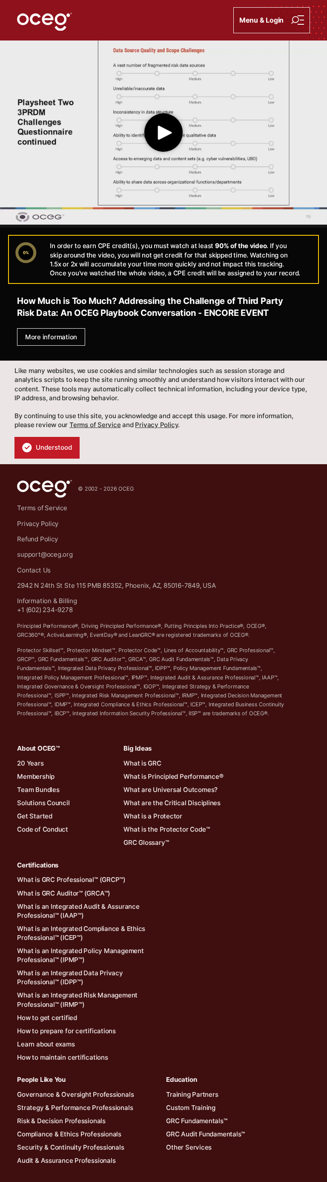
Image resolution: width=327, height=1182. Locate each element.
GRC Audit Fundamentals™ (205, 1134)
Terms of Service (94, 425)
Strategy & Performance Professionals (75, 1108)
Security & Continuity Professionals (70, 1147)
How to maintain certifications (62, 1057)
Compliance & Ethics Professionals (69, 1134)
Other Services (189, 1147)
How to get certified (47, 1018)
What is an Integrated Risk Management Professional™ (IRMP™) (77, 999)
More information (51, 337)
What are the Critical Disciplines (172, 803)
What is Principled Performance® (173, 776)
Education (181, 1079)
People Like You (41, 1079)
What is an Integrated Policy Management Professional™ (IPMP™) (80, 955)
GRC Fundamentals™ (196, 1121)
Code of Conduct (42, 829)
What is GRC (142, 763)
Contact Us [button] (34, 570)
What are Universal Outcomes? (170, 790)
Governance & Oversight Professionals (75, 1094)
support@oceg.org (44, 554)
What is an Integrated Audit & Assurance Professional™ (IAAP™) (78, 910)
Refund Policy (37, 539)
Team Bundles (38, 790)
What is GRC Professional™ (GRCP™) (71, 880)
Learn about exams (46, 1044)
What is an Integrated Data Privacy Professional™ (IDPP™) (70, 977)
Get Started (34, 816)
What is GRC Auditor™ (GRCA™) (63, 893)
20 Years (30, 763)
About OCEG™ (38, 748)
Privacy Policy (156, 425)
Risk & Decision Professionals (61, 1121)
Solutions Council (43, 803)
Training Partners (192, 1094)
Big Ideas (137, 748)
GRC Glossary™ (146, 842)
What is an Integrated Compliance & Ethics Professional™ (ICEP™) (81, 933)
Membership (35, 776)
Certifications (37, 865)
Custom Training (190, 1108)
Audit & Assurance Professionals (66, 1160)
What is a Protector (152, 816)
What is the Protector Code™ (166, 829)
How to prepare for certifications (66, 1031)
